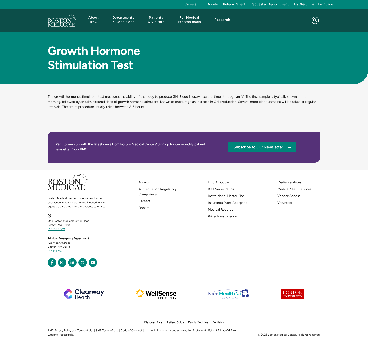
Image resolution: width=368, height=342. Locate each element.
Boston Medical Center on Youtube (93, 262)
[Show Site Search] (315, 20)
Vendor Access (288, 196)
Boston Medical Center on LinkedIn (72, 262)
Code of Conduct (131, 330)
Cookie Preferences (155, 330)
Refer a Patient (234, 4)
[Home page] (68, 189)
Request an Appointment (270, 4)
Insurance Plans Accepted (227, 203)
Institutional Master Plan (226, 196)
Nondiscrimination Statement (188, 330)
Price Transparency (222, 216)
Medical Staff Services (294, 189)
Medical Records (220, 209)
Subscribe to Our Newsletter (258, 147)
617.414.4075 (56, 251)
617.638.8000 (56, 229)
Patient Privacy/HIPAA (222, 330)
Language (325, 4)
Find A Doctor (218, 182)
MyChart (300, 4)
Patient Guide (175, 322)
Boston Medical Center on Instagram (62, 262)
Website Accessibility (61, 334)
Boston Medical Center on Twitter (82, 262)
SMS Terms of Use (107, 330)
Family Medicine (198, 322)
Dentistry (218, 322)
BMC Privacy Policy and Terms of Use (70, 330)
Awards (144, 182)
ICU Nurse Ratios (221, 189)
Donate (212, 4)
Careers (144, 201)
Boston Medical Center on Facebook (52, 262)
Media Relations (289, 182)
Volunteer (284, 203)
